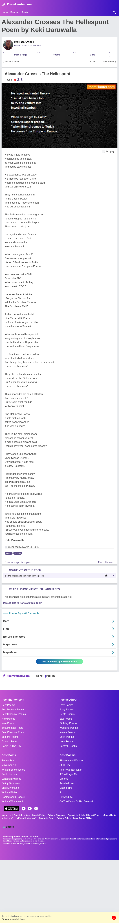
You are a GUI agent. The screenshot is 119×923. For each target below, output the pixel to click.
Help (83, 815)
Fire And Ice (66, 797)
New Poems (8, 718)
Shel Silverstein (10, 787)
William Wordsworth (13, 801)
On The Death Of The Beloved (76, 801)
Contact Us (73, 815)
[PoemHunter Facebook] (24, 808)
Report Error (93, 815)
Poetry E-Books (68, 746)
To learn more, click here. (13, 919)
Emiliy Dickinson (11, 783)
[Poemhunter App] (11, 808)
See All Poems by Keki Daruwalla (59, 661)
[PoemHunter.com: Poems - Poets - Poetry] (17, 4)
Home (5, 12)
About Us (6, 815)
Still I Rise (65, 765)
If (60, 792)
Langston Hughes (11, 778)
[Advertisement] (46, 891)
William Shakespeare (13, 769)
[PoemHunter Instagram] (36, 808)
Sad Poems (66, 718)
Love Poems (66, 705)
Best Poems (8, 705)
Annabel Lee (67, 783)
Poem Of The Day (11, 746)
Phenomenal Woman (71, 760)
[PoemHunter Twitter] (30, 808)
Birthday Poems (68, 723)
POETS (50, 676)
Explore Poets (9, 741)
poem (8, 553)
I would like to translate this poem (22, 603)
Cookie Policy (38, 815)
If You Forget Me (68, 774)
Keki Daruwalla (24, 41)
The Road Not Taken (71, 769)
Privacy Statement (56, 815)
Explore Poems (10, 737)
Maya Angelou (9, 765)
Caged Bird (66, 787)
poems (18, 553)
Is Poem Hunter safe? (26, 818)
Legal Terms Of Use (82, 818)
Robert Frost (8, 760)
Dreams (64, 778)
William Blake (9, 792)
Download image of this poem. (18, 562)
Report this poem (106, 562)
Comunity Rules (46, 818)
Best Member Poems (13, 709)
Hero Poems (66, 741)
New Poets (8, 723)
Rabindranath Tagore (13, 797)
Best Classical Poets (13, 732)
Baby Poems (67, 709)
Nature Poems (67, 732)
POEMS (39, 676)
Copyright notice (22, 815)
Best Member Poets (12, 727)
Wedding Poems (69, 727)
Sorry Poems (67, 737)
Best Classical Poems (14, 714)
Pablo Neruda (9, 774)
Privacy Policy (64, 818)
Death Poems (67, 714)
